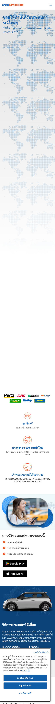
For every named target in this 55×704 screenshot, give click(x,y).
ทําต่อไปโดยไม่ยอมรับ (41, 652)
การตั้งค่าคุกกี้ (25, 693)
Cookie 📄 (25, 670)
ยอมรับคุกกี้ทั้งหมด (25, 678)
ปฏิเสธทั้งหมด (25, 685)
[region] (25, 675)
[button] (51, 5)
